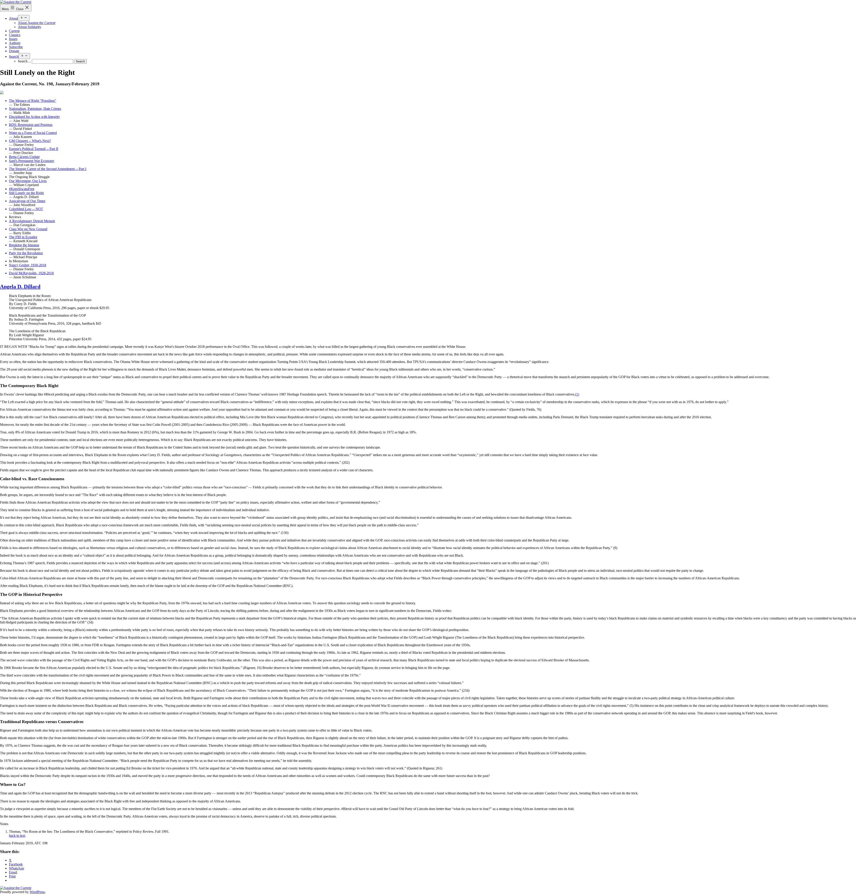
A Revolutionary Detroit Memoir (32, 221)
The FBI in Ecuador (23, 237)
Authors (14, 43)
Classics (14, 35)
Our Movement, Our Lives (28, 181)
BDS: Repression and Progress (30, 125)
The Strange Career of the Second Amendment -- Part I (47, 169)
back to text (17, 835)
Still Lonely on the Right (26, 193)
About (13, 18)
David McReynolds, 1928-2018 (31, 273)
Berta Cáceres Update (24, 157)
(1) (577, 394)
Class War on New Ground (28, 229)
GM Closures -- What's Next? (30, 141)
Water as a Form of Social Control (33, 133)
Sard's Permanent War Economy (31, 161)
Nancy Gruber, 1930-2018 (27, 265)
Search (14, 56)
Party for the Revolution (26, 253)
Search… (24, 61)
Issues (13, 39)
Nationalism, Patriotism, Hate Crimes (35, 109)
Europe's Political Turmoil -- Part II (33, 149)
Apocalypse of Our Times (27, 201)
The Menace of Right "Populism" (32, 101)
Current (14, 31)
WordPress (37, 892)
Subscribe (16, 47)
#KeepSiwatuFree (21, 189)
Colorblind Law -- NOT (26, 209)
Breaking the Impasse (24, 245)
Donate (14, 51)
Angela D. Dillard (20, 286)
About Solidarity (29, 27)
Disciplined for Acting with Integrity (34, 117)
